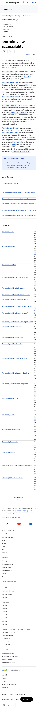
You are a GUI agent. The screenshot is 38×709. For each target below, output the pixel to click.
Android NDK (6, 645)
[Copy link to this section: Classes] (12, 226)
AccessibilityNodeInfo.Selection (12, 344)
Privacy (4, 573)
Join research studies (8, 662)
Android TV (5, 597)
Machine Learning (7, 564)
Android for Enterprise (8, 537)
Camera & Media (7, 570)
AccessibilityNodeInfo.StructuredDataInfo (15, 373)
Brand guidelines (20, 694)
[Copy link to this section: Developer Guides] (26, 159)
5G (3, 576)
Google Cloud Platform (9, 684)
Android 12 (5, 621)
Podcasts (4, 553)
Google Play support (8, 659)
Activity (16, 142)
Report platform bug (8, 653)
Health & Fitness (6, 567)
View (10, 79)
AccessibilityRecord (10, 83)
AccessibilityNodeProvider (10, 398)
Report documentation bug (10, 656)
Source (4, 543)
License (10, 694)
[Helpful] (13, 19)
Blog (3, 549)
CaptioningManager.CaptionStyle (12, 478)
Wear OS (4, 588)
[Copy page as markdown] (10, 51)
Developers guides (7, 635)
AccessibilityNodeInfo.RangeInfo (12, 337)
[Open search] (24, 2)
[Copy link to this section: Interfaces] (15, 177)
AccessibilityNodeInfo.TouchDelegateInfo (15, 384)
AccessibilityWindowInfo (10, 442)
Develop (17, 16)
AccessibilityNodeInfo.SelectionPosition (14, 358)
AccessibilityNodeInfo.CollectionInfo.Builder (16, 295)
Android (4, 534)
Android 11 (5, 624)
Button (26, 76)
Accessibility (11, 167)
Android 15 (5, 612)
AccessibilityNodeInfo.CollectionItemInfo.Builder (17, 306)
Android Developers (7, 16)
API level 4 (10, 36)
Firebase (4, 681)
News (3, 546)
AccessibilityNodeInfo (11, 105)
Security (4, 540)
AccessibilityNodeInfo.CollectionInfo (13, 288)
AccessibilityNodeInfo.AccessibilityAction (15, 277)
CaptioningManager (8, 452)
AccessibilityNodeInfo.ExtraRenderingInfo (15, 313)
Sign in (33, 2)
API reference (8, 10)
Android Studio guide (8, 632)
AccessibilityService (10, 97)
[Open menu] (3, 2)
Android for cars (7, 594)
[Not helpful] (16, 19)
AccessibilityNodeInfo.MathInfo (12, 326)
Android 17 (5, 605)
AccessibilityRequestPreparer (11, 429)
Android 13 (5, 618)
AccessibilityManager (10, 128)
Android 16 (5, 608)
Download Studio (7, 642)
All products (5, 687)
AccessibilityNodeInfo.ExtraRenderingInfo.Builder (17, 322)
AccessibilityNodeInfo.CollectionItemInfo (15, 299)
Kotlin (28, 55)
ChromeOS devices (8, 591)
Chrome (4, 678)
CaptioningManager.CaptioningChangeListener (17, 465)
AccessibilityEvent (9, 72)
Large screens (6, 585)
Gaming (4, 561)
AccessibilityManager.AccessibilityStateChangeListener (19, 199)
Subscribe (27, 699)
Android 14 (5, 615)
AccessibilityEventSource (10, 183)
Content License (21, 510)
